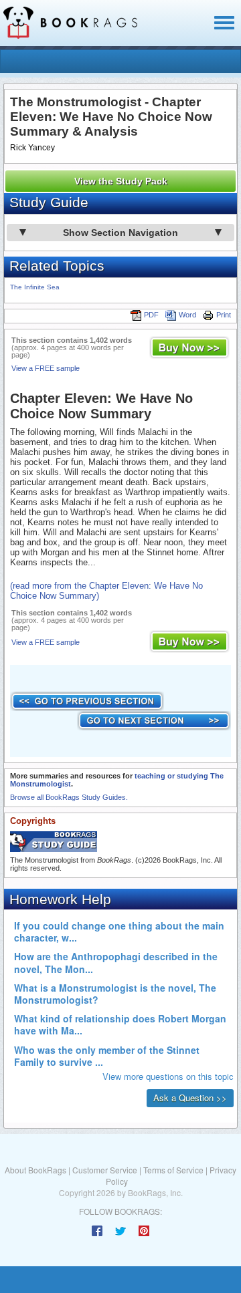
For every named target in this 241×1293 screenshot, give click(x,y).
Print (223, 315)
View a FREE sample (45, 368)
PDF (151, 315)
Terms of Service (173, 1169)
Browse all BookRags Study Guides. (69, 797)
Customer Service (104, 1169)
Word (187, 315)
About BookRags (35, 1169)
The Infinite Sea (35, 287)
